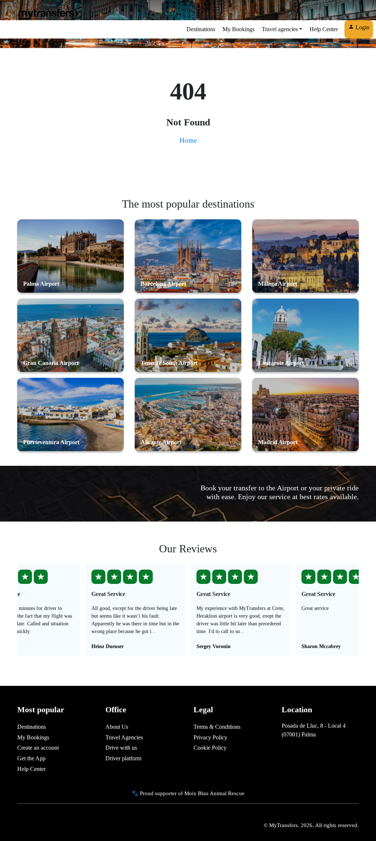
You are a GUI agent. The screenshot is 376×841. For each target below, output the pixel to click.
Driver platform (123, 758)
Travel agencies (280, 29)
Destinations (201, 29)
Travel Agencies (124, 737)
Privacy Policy (210, 737)
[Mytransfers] (48, 14)
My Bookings (238, 29)
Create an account (38, 748)
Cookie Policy (210, 748)
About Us (116, 727)
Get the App (31, 758)
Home (188, 140)
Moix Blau (196, 793)
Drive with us (121, 748)
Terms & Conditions (217, 727)
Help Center (324, 29)
